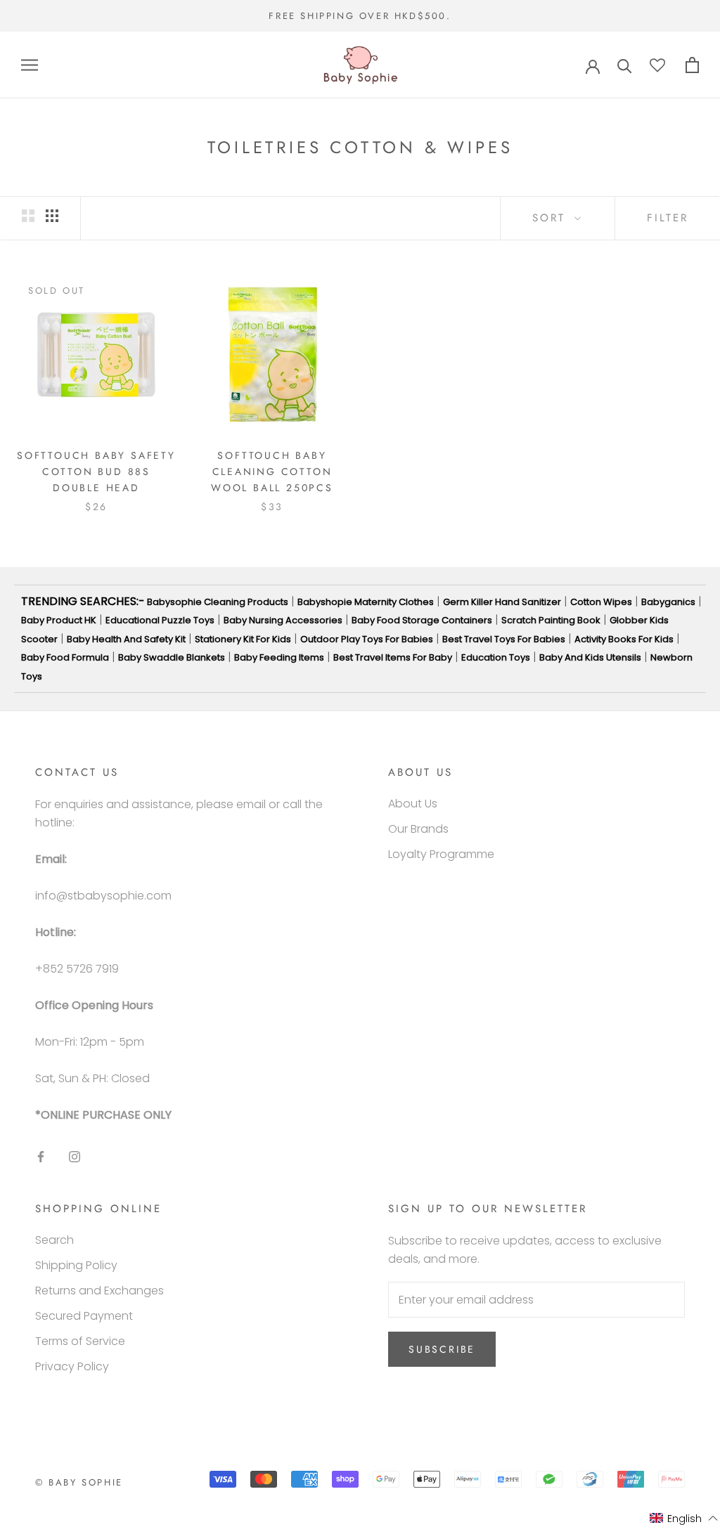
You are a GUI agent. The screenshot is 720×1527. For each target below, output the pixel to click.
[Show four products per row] (52, 215)
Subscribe (442, 1349)
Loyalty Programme (441, 854)
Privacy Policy (72, 1366)
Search (54, 1240)
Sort (551, 218)
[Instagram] (74, 1156)
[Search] (624, 65)
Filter (667, 218)
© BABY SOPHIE (79, 1482)
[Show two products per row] (28, 215)
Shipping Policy (76, 1265)
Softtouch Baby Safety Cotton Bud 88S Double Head (96, 471)
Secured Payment (84, 1316)
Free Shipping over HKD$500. (360, 15)
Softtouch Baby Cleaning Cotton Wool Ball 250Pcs (272, 471)
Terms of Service (80, 1341)
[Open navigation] (29, 65)
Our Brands (418, 829)
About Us (412, 803)
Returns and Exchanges (99, 1290)
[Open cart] (692, 65)
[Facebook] (40, 1156)
